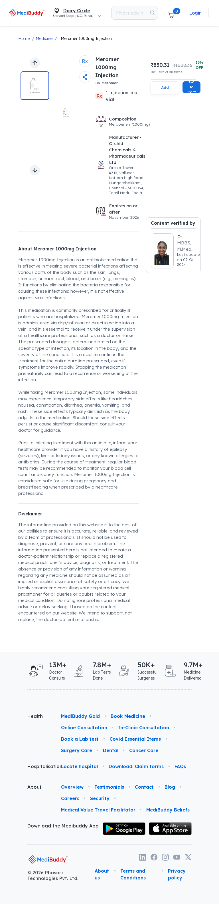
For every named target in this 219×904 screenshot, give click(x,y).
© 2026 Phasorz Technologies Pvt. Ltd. (52, 875)
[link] (26, 12)
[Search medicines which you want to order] (152, 12)
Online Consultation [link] (84, 727)
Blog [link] (170, 787)
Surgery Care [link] (76, 750)
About (34, 787)
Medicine (44, 38)
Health (35, 716)
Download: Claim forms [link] (136, 766)
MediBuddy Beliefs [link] (168, 810)
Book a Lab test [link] (80, 739)
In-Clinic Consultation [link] (143, 727)
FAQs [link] (180, 766)
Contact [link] (144, 787)
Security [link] (100, 798)
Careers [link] (70, 798)
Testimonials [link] (109, 787)
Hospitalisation (39, 766)
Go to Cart (191, 87)
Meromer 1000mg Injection (86, 38)
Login (195, 13)
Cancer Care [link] (143, 750)
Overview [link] (72, 787)
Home (24, 38)
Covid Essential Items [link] (135, 739)
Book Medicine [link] (128, 716)
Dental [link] (110, 750)
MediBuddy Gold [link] (80, 716)
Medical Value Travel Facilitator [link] (98, 810)
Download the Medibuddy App (63, 826)
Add (165, 87)
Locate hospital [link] (79, 766)
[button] (171, 13)
